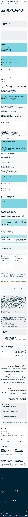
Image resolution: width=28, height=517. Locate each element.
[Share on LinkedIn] (6, 28)
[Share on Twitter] (3, 28)
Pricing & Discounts (3, 493)
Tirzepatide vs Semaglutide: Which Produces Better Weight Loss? (9, 232)
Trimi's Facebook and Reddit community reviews (12, 347)
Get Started (25, 1)
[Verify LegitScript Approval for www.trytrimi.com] (2, 475)
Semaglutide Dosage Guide (5, 256)
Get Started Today (5, 224)
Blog (4, 3)
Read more (2, 260)
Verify (14, 367)
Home (2, 3)
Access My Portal (16, 482)
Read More (11, 455)
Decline (23, 515)
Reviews (17, 1)
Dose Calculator (14, 503)
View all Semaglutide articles (4, 237)
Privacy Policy (16, 490)
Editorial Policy (16, 494)
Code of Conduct (17, 492)
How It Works (13, 1)
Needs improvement (21, 441)
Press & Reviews (2, 494)
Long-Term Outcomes (8, 3)
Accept (26, 515)
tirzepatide (16, 178)
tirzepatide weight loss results (10, 180)
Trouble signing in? (17, 483)
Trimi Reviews (2, 492)
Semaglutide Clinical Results (5, 264)
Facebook (24, 356)
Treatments (9, 1)
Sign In (22, 1)
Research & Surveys (3, 491)
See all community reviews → (14, 358)
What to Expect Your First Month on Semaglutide (7, 230)
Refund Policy (16, 493)
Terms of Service (16, 491)
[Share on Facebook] (4, 28)
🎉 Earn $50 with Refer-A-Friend (18, 484)
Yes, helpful (8, 441)
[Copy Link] (9, 28)
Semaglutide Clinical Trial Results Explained (6, 231)
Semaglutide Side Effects (18, 256)
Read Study (8, 433)
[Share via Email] (8, 28)
